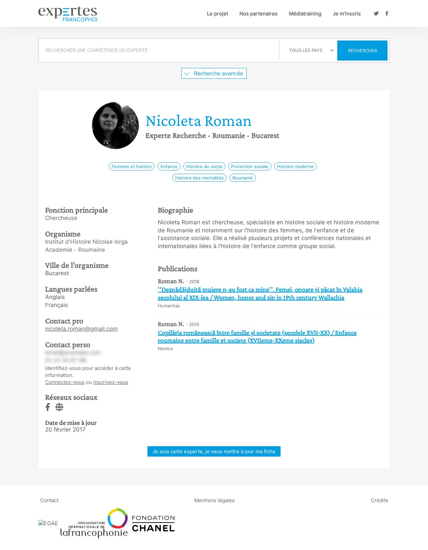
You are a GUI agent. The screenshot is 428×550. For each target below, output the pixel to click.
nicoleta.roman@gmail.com (81, 328)
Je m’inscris (347, 13)
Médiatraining (305, 13)
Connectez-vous (65, 382)
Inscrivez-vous (110, 382)
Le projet (217, 13)
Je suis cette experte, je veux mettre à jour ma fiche (214, 451)
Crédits (379, 500)
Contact (49, 500)
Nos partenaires (258, 13)
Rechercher (362, 50)
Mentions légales (214, 500)
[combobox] (159, 51)
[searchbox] (159, 50)
